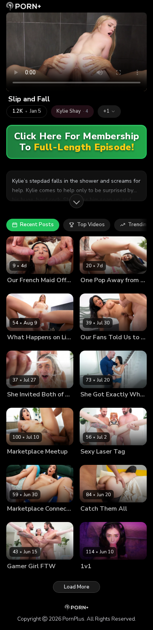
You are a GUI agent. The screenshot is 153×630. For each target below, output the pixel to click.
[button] (109, 111)
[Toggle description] (76, 201)
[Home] (23, 6)
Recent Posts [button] (37, 224)
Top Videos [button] (91, 224)
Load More (76, 586)
